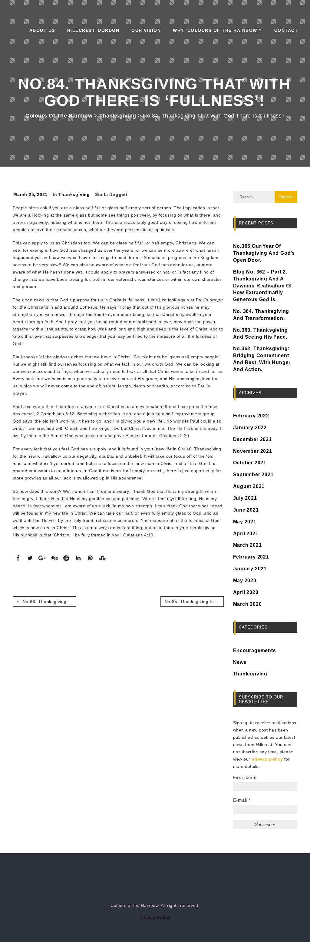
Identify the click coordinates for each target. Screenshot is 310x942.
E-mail (242, 800)
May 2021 (244, 521)
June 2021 (246, 509)
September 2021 (253, 474)
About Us (42, 30)
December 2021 (252, 439)
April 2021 (246, 533)
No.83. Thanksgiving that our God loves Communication (48, 601)
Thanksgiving (74, 194)
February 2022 (251, 415)
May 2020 (244, 580)
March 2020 (247, 604)
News (240, 662)
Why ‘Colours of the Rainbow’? (217, 30)
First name (245, 777)
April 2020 (246, 592)
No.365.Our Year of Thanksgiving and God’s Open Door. (264, 253)
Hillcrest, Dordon (93, 30)
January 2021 (250, 568)
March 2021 (247, 545)
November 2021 (252, 451)
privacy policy (267, 759)
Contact (286, 30)
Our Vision (146, 30)
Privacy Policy (155, 917)
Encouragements (254, 650)
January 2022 (250, 427)
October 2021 (250, 462)
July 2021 (245, 498)
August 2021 (249, 486)
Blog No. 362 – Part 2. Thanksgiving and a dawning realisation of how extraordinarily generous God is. (262, 285)
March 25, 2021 (30, 194)
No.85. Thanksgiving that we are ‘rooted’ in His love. (194, 601)
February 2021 (251, 556)
